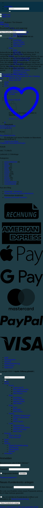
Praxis (6, 178)
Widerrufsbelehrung (12, 364)
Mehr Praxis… (18, 393)
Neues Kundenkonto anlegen (10, 503)
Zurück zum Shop (11, 141)
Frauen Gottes (18, 399)
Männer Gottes (19, 401)
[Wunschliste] (1, 80)
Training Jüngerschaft (21, 415)
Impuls (7, 172)
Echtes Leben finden (21, 417)
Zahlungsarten (10, 360)
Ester (15, 407)
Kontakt (12, 451)
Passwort (4, 469)
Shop (6, 24)
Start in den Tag (15, 435)
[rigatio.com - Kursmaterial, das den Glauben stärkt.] (5, 16)
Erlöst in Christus (20, 72)
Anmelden (23, 473)
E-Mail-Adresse (6, 487)
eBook (6, 166)
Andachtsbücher (10, 162)
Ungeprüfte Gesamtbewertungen (12, 143)
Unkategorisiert (10, 182)
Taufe (15, 419)
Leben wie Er (18, 30)
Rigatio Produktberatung (18, 445)
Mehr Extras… (18, 411)
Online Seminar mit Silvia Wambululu (19, 193)
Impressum (8, 368)
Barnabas (17, 409)
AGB (6, 358)
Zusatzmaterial (10, 184)
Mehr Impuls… (19, 421)
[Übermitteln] (10, 11)
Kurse (6, 26)
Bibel (6, 164)
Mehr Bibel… (18, 403)
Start (2, 22)
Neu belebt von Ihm (7, 135)
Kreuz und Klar (15, 80)
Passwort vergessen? (8, 477)
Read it (7, 180)
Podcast (7, 433)
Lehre (6, 176)
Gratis (6, 170)
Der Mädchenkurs (20, 34)
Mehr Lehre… (18, 431)
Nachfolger (17, 397)
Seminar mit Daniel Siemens (15, 197)
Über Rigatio (14, 449)
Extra (6, 168)
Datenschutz (9, 366)
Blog (6, 441)
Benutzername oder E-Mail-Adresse (14, 463)
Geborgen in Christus (21, 70)
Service (7, 443)
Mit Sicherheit (18, 425)
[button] (8, 6)
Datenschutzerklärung (20, 499)
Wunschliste (13, 447)
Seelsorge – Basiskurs (13, 191)
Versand (7, 362)
